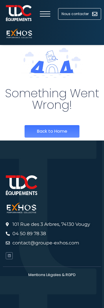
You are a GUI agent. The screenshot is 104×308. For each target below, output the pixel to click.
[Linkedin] (9, 255)
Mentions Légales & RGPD (52, 275)
